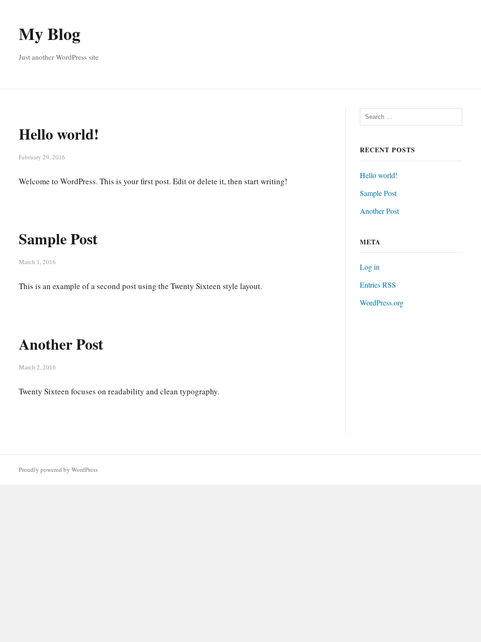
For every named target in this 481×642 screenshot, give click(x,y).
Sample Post (58, 238)
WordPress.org (381, 302)
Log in (370, 267)
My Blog (49, 33)
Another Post (61, 344)
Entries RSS (378, 285)
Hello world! (59, 134)
